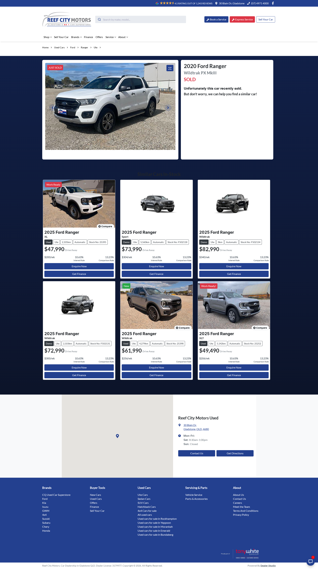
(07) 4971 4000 (260, 3)
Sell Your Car (265, 19)
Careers (237, 502)
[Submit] (99, 19)
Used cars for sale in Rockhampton (157, 518)
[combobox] (140, 19)
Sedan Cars (144, 498)
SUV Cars (143, 502)
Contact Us (196, 453)
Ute (95, 47)
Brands (75, 37)
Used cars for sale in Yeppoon (154, 522)
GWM (45, 510)
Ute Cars (143, 494)
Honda (46, 530)
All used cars (145, 514)
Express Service (244, 19)
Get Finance (79, 273)
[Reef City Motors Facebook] (273, 3)
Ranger (84, 47)
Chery (45, 526)
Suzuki (46, 518)
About (122, 37)
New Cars (95, 494)
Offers (99, 37)
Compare (106, 226)
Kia (44, 502)
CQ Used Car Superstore (56, 494)
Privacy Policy (241, 514)
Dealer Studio (268, 566)
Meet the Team (241, 506)
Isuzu (45, 506)
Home (45, 47)
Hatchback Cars (147, 506)
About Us (238, 494)
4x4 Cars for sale (147, 510)
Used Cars (59, 47)
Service (110, 37)
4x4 (44, 514)
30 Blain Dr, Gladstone (231, 3)
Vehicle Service (193, 494)
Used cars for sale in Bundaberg (155, 534)
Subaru (46, 522)
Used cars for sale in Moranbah (155, 526)
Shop (46, 37)
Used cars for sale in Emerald (154, 530)
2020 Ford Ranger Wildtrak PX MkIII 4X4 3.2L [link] (126, 47)
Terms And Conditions (245, 510)
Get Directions (235, 453)
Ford (72, 47)
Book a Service (218, 19)
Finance (88, 37)
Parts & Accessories (196, 498)
